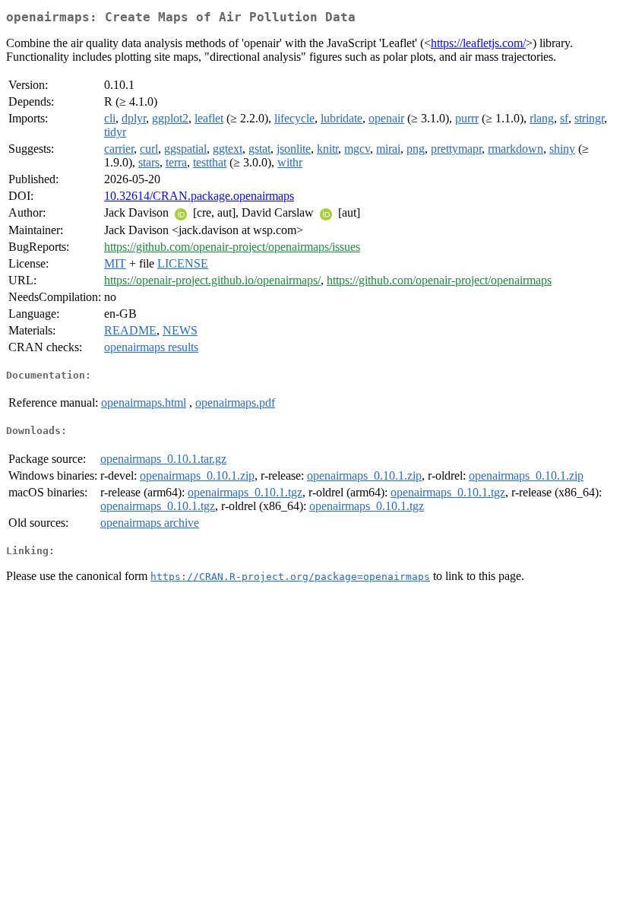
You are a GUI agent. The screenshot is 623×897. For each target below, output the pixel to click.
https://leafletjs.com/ (478, 42)
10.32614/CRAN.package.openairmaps (199, 195)
